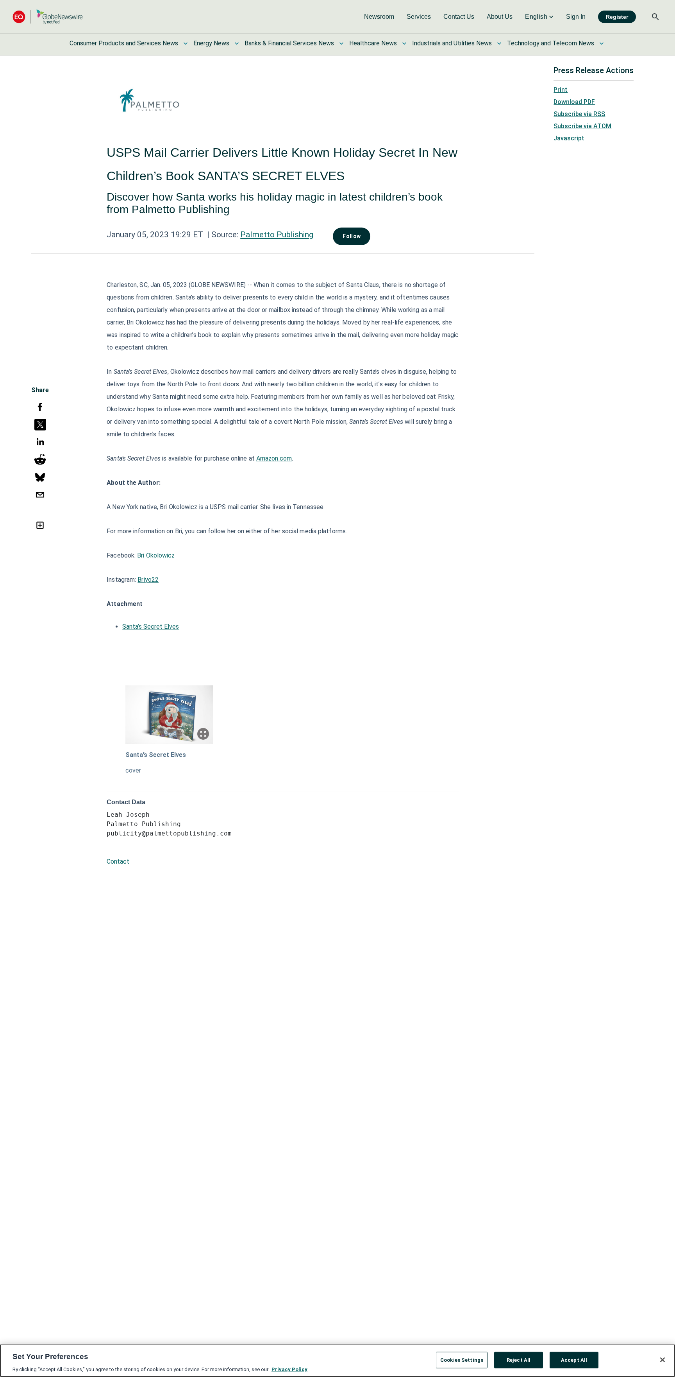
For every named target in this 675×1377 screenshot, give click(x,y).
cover (133, 770)
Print (561, 89)
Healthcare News (373, 43)
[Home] (47, 16)
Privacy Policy (289, 1369)
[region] (337, 1360)
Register (617, 17)
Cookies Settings (461, 1360)
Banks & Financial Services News (289, 43)
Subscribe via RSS (579, 114)
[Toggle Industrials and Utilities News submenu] (499, 43)
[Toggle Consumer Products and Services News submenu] (185, 43)
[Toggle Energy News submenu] (237, 43)
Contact (118, 861)
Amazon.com (274, 458)
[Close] (662, 1359)
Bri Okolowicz (156, 555)
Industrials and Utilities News (452, 43)
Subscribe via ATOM (582, 126)
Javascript (569, 138)
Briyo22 (148, 579)
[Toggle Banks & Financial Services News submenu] (341, 43)
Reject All (518, 1360)
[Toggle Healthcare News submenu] (404, 43)
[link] (379, 17)
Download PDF (574, 102)
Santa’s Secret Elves (150, 626)
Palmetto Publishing (276, 234)
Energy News (211, 43)
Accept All (574, 1360)
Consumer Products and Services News (124, 43)
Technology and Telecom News (550, 43)
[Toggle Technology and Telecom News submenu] (601, 43)
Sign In (576, 16)
